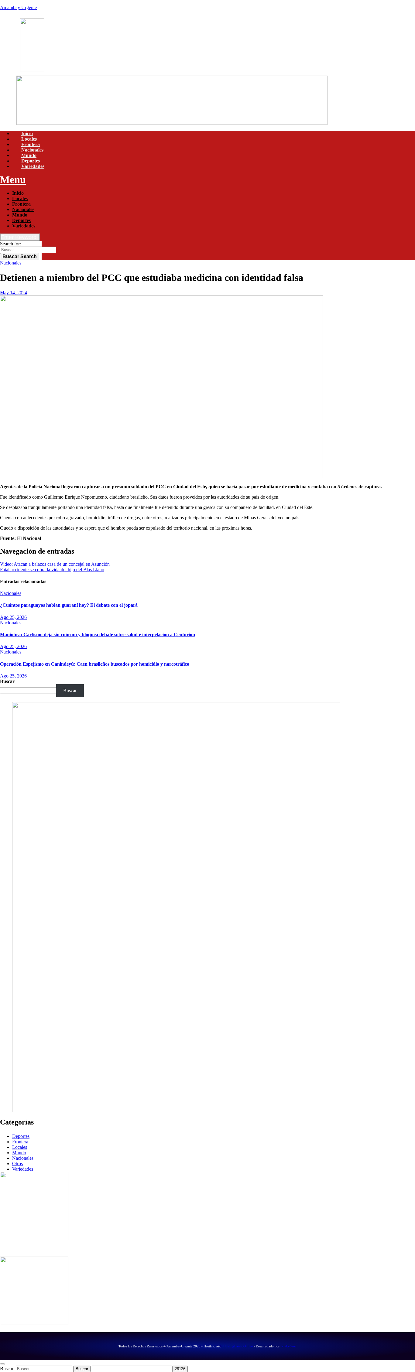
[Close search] (2, 1364)
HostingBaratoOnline (238, 1346)
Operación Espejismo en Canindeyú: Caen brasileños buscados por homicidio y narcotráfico (94, 664)
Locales (29, 139)
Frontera (30, 144)
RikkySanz (289, 1346)
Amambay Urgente (18, 7)
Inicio (27, 133)
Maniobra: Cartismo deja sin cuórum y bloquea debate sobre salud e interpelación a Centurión (97, 634)
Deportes (30, 160)
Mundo (28, 155)
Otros (17, 1163)
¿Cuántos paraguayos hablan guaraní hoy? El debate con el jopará (69, 605)
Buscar (19, 256)
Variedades (32, 166)
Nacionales (32, 149)
